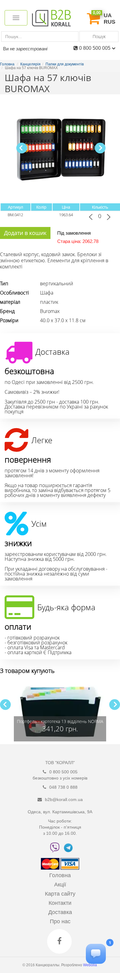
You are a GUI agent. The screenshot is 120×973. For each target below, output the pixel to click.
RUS (109, 22)
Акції (60, 884)
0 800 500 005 (95, 48)
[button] (100, 148)
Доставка (60, 912)
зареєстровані (31, 48)
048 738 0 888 (63, 787)
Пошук (99, 36)
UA (108, 15)
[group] (60, 710)
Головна (60, 875)
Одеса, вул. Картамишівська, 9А (60, 811)
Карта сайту (60, 894)
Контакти (60, 903)
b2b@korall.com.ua (64, 799)
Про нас (60, 921)
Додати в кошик (25, 232)
